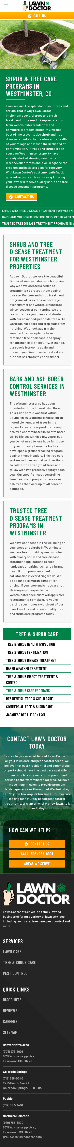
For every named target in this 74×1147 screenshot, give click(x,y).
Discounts (12, 999)
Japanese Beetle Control (26, 714)
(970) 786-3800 (13, 1122)
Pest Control (15, 973)
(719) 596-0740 (13, 1078)
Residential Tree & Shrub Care (29, 698)
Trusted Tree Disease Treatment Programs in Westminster (36, 521)
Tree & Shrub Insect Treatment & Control (32, 679)
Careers (10, 1021)
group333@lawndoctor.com (22, 1137)
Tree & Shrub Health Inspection (30, 644)
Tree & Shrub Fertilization (27, 652)
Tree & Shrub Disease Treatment (31, 660)
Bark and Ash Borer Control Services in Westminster (37, 386)
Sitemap (10, 1032)
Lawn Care (12, 951)
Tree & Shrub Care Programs (28, 690)
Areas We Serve (37, 863)
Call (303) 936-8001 (37, 853)
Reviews (10, 1010)
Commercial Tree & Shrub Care (29, 706)
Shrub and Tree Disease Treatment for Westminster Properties (36, 255)
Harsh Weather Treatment (26, 668)
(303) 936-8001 (13, 1051)
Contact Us (24, 196)
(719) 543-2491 (13, 1105)
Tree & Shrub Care (19, 962)
